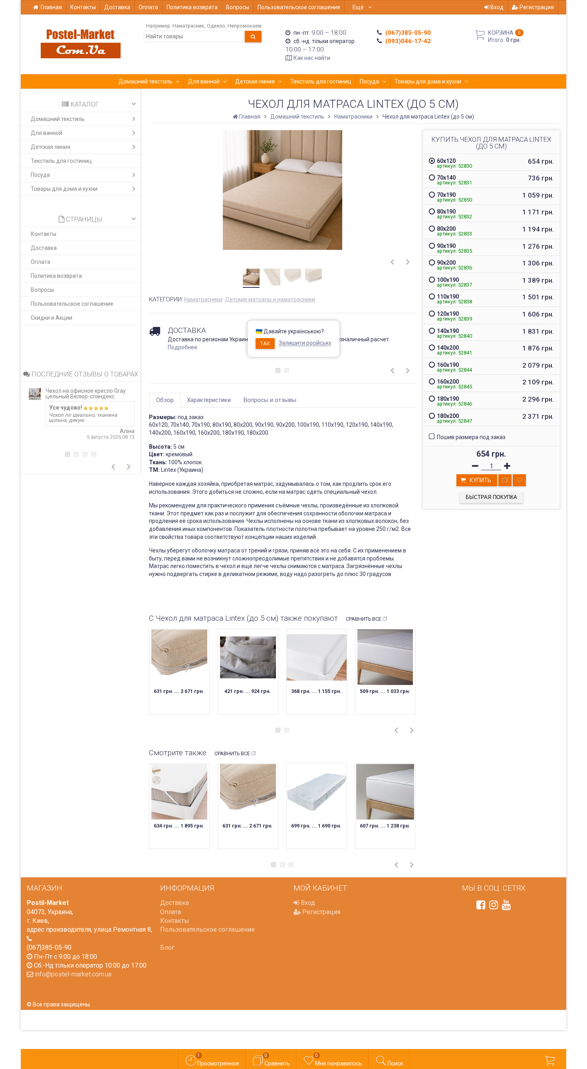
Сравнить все (363, 619)
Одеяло (216, 26)
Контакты (83, 7)
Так (265, 343)
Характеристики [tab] (209, 400)
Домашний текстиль (146, 81)
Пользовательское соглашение (299, 7)
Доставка (117, 7)
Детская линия (255, 81)
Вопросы (237, 7)
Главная (51, 7)
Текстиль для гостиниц (320, 81)
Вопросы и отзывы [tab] (270, 400)
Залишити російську (305, 343)
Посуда (369, 81)
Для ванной (204, 81)
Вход (496, 7)
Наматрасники (203, 299)
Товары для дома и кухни (428, 81)
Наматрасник (188, 26)
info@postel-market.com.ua (73, 974)
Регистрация (536, 7)
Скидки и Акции (51, 318)
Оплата (148, 7)
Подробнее (182, 347)
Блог (167, 947)
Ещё (359, 7)
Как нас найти (312, 58)
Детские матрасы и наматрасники (270, 299)
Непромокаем (245, 26)
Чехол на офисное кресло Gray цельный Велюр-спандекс (86, 393)
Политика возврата (192, 7)
